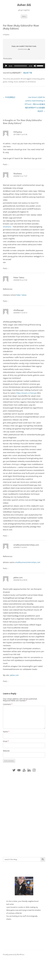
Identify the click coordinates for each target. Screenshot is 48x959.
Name (6, 731)
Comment (7, 704)
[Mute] (35, 66)
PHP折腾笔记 (9, 97)
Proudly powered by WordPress (13, 954)
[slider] (40, 65)
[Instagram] (34, 770)
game (42, 79)
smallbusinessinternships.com (26, 545)
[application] (24, 65)
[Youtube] (19, 770)
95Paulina (17, 132)
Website (6, 751)
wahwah (22, 82)
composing (36, 79)
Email (6, 741)
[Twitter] (13, 770)
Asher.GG (24, 5)
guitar (5, 82)
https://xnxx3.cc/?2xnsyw (26, 393)
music (16, 82)
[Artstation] (24, 770)
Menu (24, 16)
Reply (5, 164)
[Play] (6, 66)
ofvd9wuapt (18, 310)
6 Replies (6, 34)
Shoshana (17, 173)
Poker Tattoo (18, 277)
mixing (10, 82)
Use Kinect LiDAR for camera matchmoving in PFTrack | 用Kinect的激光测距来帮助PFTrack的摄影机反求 (35, 104)
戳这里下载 (27, 73)
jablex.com (18, 577)
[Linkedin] (29, 770)
